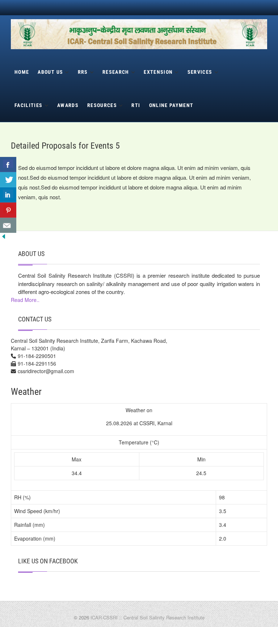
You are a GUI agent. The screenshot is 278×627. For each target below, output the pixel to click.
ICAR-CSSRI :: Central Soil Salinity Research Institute (147, 617)
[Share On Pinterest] (8, 210)
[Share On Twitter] (8, 179)
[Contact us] (8, 225)
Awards (68, 105)
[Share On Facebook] (8, 164)
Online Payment (171, 105)
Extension (158, 72)
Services (200, 72)
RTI (135, 105)
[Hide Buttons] (3, 238)
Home (21, 72)
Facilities (28, 105)
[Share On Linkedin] (8, 194)
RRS (83, 72)
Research (115, 72)
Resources (102, 105)
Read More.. (25, 299)
